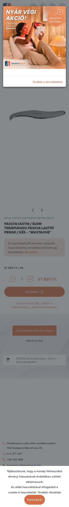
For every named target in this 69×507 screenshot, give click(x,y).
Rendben (34, 499)
